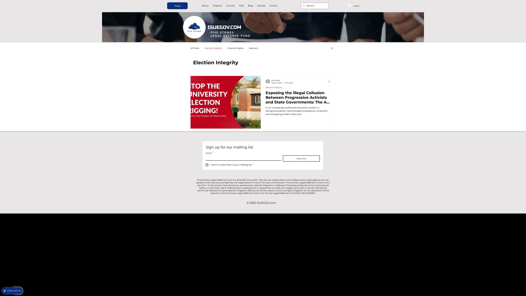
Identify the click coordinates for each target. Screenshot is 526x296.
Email (209, 153)
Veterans (253, 48)
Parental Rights (235, 48)
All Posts (194, 48)
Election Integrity (213, 48)
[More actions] (330, 81)
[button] (332, 48)
